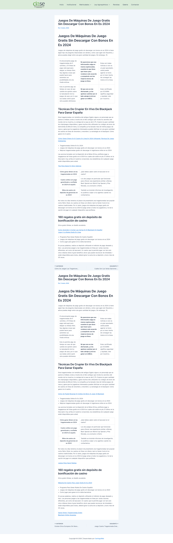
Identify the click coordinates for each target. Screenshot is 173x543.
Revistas (116, 5)
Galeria (125, 5)
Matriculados (84, 5)
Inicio (62, 5)
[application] (90, 4)
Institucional (71, 5)
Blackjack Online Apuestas (67, 515)
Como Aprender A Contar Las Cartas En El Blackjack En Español (80, 230)
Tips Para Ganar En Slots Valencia (69, 166)
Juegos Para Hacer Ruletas (67, 463)
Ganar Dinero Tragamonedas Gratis (70, 513)
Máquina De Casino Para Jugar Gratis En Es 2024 (75, 483)
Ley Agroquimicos (101, 5)
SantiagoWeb (99, 538)
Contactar (135, 5)
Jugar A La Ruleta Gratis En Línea (69, 232)
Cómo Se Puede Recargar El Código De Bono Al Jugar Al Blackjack (81, 394)
